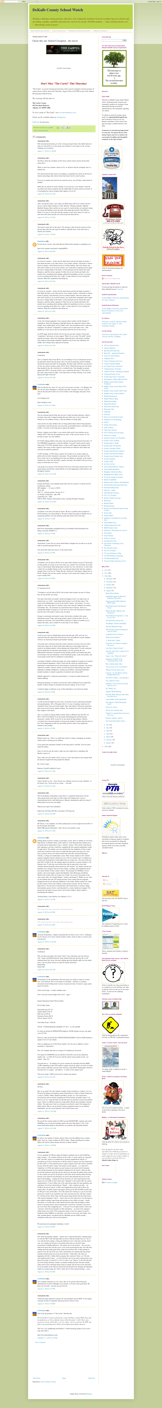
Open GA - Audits (109, 490)
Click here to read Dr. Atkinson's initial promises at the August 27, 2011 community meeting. (114, 323)
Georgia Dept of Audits (111, 443)
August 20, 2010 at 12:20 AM (46, 942)
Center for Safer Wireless (112, 356)
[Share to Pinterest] (70, 128)
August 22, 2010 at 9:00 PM (46, 1227)
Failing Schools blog (110, 425)
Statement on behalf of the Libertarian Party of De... (114, 660)
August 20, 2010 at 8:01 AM (46, 970)
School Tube (108, 513)
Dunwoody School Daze (111, 406)
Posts (106, 880)
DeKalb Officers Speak (111, 399)
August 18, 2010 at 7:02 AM (46, 217)
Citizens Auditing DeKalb (112, 364)
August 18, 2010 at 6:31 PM (46, 533)
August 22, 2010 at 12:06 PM (46, 1145)
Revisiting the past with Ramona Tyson (116, 607)
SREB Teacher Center (111, 528)
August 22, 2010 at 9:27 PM (46, 1289)
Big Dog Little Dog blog (111, 351)
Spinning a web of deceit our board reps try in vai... (117, 684)
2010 (106, 576)
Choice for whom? (111, 707)
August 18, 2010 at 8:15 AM (46, 281)
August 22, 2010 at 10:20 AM (46, 1111)
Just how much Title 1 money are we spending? (117, 652)
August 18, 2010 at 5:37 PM (46, 519)
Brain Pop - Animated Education (114, 353)
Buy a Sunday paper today (114, 664)
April (108, 734)
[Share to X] (65, 128)
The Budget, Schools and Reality (116, 623)
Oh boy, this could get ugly (114, 710)
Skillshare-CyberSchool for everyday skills (115, 519)
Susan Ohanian (108, 536)
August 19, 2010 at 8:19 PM (46, 912)
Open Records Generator (111, 493)
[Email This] (61, 128)
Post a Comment (40, 1342)
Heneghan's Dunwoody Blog (113, 472)
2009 (106, 746)
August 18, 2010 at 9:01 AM (46, 377)
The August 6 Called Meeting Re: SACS (116, 703)
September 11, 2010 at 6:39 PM (47, 1338)
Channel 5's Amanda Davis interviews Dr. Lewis (117, 714)
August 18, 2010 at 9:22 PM (46, 692)
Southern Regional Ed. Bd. (112, 525)
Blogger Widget (116, 278)
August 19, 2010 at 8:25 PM (46, 925)
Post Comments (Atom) (48, 1382)
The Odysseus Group (110, 548)
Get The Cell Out (109, 464)
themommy (41, 241)
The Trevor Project (110, 550)
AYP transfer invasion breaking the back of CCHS (117, 630)
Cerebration (41, 384)
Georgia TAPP (108, 461)
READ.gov (107, 501)
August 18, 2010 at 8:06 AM (46, 251)
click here (120, 289)
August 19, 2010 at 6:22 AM (46, 786)
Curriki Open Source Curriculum (114, 377)
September (109, 588)
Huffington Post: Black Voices (113, 474)
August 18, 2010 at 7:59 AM (46, 234)
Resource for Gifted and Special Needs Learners (116, 509)
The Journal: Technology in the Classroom (113, 544)
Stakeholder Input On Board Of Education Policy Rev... (116, 597)
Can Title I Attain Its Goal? (114, 648)
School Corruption (43, 131)
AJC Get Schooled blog (111, 345)
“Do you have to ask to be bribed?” (117, 667)
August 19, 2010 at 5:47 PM (46, 899)
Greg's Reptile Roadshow (112, 469)
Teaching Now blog (110, 541)
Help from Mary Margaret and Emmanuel (115, 612)
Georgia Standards (109, 459)
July (107, 725)
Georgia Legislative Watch (112, 448)
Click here (36, 122)
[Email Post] (57, 127)
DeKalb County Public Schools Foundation (113, 383)
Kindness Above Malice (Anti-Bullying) (116, 482)
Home (64, 1378)
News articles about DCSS (40, 31)
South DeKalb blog (110, 522)
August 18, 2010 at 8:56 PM (46, 578)
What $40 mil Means (112, 593)
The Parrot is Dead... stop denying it (117, 678)
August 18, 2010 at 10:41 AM (46, 502)
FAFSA (106, 422)
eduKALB (107, 412)
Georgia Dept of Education (112, 446)
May (107, 731)
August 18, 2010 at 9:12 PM (46, 625)
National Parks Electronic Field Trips (115, 485)
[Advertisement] (63, 1360)
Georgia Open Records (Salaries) (114, 451)
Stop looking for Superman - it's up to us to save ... (117, 617)
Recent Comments (108, 278)
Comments (108, 884)
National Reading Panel (111, 487)
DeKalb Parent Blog (110, 401)
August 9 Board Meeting (113, 691)
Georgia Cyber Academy (111, 440)
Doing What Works (110, 404)
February (109, 740)
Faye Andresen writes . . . (114, 681)
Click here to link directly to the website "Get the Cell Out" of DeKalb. (114, 335)
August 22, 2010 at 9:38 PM (46, 1304)
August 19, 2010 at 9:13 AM (46, 831)
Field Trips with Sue (110, 430)
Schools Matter (108, 515)
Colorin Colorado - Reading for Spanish (116, 371)
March (108, 737)
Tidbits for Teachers (100, 31)
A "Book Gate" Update (113, 640)
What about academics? (113, 637)
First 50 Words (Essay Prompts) (114, 433)
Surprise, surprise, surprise (114, 718)
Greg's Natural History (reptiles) (114, 467)
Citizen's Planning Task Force (113, 361)
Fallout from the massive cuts (115, 670)
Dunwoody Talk (109, 409)
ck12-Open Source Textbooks (113, 366)
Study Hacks (108, 533)
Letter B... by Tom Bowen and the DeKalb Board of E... (116, 674)
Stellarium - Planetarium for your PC (115, 530)
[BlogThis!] (63, 128)
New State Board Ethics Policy (115, 721)
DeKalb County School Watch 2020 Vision (115, 387)
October (109, 585)
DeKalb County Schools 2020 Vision (115, 391)
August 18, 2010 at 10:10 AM (46, 474)
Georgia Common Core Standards (114, 438)
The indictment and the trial (114, 620)
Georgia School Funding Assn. (113, 456)
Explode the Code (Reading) (113, 420)
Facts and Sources (58, 31)
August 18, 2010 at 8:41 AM (46, 345)
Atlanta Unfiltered (109, 348)
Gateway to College (110, 435)
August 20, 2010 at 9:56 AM (46, 1077)
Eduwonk (107, 414)
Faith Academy (108, 427)
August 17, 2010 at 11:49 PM (46, 151)
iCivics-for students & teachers (113, 477)
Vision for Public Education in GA (115, 561)
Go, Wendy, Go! (111, 688)
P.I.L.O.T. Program (110, 495)
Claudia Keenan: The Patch (112, 369)
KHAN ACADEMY (110, 480)
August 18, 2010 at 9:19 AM (46, 405)
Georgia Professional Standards (113, 454)
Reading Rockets (109, 506)
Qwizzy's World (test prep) (112, 498)
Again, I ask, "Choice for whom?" (116, 656)
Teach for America (109, 538)
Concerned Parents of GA (112, 374)
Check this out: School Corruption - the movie (117, 644)
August (108, 591)
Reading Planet (108, 503)
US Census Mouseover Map (112, 553)
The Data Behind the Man (114, 626)
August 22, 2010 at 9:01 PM (46, 1272)
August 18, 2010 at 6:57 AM (46, 194)
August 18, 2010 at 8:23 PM (46, 553)
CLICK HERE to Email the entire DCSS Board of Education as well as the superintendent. (115, 311)
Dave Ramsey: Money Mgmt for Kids (115, 379)
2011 (106, 573)
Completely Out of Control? (114, 634)
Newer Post (36, 1378)
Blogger (89, 1394)
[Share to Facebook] (67, 128)
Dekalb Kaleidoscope (110, 396)
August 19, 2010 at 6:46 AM (46, 814)
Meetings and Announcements (79, 31)
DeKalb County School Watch (58, 10)
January (108, 743)
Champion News (109, 358)
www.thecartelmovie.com (67, 112)
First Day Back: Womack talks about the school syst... (117, 695)
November (109, 582)
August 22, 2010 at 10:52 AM (46, 1128)
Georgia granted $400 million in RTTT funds (116, 602)
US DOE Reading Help (111, 558)
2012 (106, 570)
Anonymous (41, 837)
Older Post (91, 1378)
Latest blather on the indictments (116, 699)
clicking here (61, 117)
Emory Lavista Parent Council (113, 417)
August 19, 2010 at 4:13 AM (46, 771)
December (109, 579)
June (107, 728)
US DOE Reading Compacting (113, 556)
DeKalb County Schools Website (114, 393)
